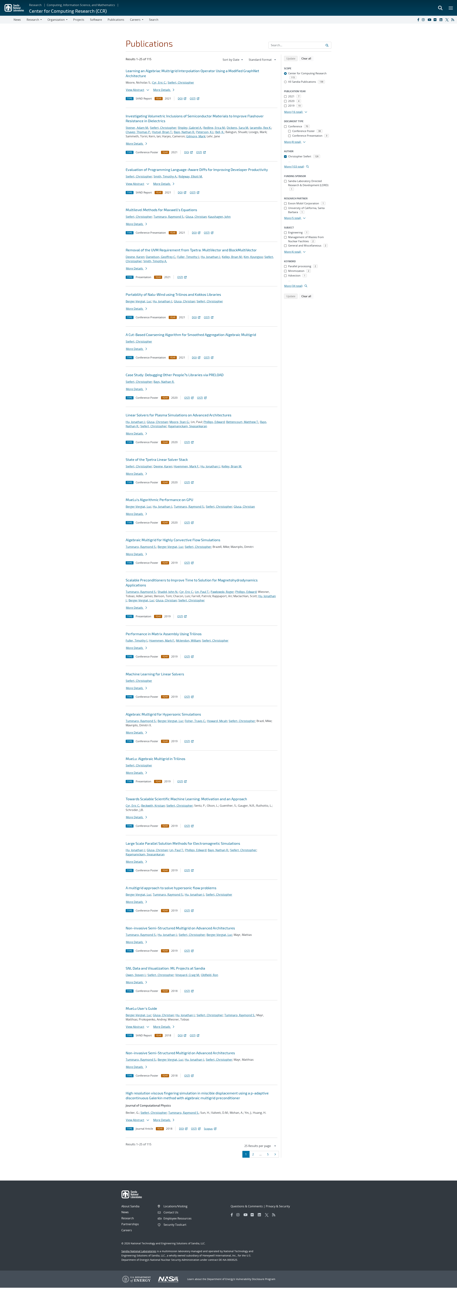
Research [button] (33, 20)
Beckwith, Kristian (153, 806)
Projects (78, 20)
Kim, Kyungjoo (253, 257)
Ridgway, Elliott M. (191, 176)
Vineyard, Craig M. (187, 975)
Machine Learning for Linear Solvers (155, 674)
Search (153, 20)
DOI (180, 98)
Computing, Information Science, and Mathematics (81, 5)
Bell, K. (219, 132)
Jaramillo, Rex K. (260, 128)
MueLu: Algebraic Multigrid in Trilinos (155, 758)
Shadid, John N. (168, 592)
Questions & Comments (247, 1206)
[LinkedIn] (442, 20)
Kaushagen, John (219, 217)
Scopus (208, 1128)
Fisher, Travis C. (195, 721)
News (17, 20)
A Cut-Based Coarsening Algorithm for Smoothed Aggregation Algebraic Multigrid (191, 334)
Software (96, 20)
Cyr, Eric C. (159, 82)
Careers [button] (135, 20)
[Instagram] (424, 20)
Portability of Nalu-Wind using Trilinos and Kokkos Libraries (173, 294)
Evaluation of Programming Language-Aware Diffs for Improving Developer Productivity (197, 169)
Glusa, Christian (196, 217)
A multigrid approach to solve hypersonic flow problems (171, 888)
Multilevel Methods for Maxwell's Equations (161, 210)
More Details (162, 90)
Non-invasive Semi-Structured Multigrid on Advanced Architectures (180, 928)
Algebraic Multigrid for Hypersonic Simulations (163, 714)
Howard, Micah (217, 721)
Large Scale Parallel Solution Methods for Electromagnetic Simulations (183, 843)
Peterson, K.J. (205, 132)
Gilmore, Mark (195, 136)
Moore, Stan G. (179, 422)
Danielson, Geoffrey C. (161, 257)
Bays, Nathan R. (184, 132)
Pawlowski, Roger (222, 592)
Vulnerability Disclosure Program (255, 1279)
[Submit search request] (327, 45)
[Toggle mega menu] (451, 8)
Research (35, 5)
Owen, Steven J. (136, 975)
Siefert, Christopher (181, 82)
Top (446, 1288)
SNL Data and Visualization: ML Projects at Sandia (165, 968)
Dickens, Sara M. (238, 128)
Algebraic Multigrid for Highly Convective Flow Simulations (173, 540)
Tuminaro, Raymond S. (169, 217)
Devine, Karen (135, 257)
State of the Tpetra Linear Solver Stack (157, 459)
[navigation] (233, 59)
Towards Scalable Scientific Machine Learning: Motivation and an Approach (186, 799)
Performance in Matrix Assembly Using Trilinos (164, 634)
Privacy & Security (278, 1206)
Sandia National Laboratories (138, 1251)
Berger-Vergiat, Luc (138, 301)
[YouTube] (430, 20)
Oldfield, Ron (209, 975)
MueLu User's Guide (141, 1008)
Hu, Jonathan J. (210, 257)
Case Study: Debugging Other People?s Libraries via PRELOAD (175, 375)
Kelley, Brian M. (232, 257)
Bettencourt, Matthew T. (242, 422)
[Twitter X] (447, 20)
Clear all (307, 58)
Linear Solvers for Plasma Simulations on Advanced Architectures (178, 415)
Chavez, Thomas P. (138, 132)
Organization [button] (56, 20)
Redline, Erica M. (214, 128)
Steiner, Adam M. (137, 128)
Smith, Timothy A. (165, 176)
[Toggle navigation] (7, 20)
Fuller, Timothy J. (188, 257)
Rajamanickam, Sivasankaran (187, 426)
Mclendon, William (188, 641)
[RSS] (453, 20)
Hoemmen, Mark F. (186, 466)
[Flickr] (436, 20)
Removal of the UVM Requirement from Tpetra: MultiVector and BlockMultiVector (191, 250)
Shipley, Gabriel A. (190, 128)
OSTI (192, 98)
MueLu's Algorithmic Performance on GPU (159, 499)
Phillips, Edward (214, 422)
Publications (116, 20)
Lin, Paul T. (202, 592)
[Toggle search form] (440, 8)
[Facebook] (418, 20)
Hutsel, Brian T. (162, 132)
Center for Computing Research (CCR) (68, 11)
